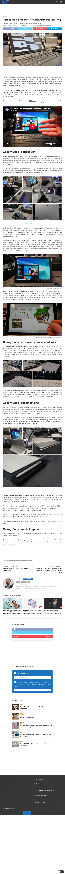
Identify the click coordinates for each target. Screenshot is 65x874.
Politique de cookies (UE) (41, 799)
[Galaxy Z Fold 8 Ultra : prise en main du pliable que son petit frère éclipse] (15, 707)
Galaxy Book (35, 25)
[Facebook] (19, 582)
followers (49, 629)
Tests (5, 16)
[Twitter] (22, 582)
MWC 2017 (42, 25)
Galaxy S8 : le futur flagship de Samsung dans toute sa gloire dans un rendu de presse (49, 570)
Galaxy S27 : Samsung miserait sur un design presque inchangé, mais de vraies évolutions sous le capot (32, 612)
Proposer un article (40, 802)
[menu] (61, 2)
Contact (36, 787)
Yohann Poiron (13, 25)
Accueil (5, 23)
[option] (12, 607)
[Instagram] (24, 582)
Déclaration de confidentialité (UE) (44, 790)
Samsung (48, 25)
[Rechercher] (57, 2)
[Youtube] (26, 582)
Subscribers (48, 636)
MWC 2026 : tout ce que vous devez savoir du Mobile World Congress (46, 794)
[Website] (17, 582)
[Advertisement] (32, 8)
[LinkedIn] (29, 582)
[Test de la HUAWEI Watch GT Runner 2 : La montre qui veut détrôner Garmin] (15, 734)
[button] (61, 871)
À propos (36, 783)
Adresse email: (22, 673)
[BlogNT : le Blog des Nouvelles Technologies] (5, 2)
